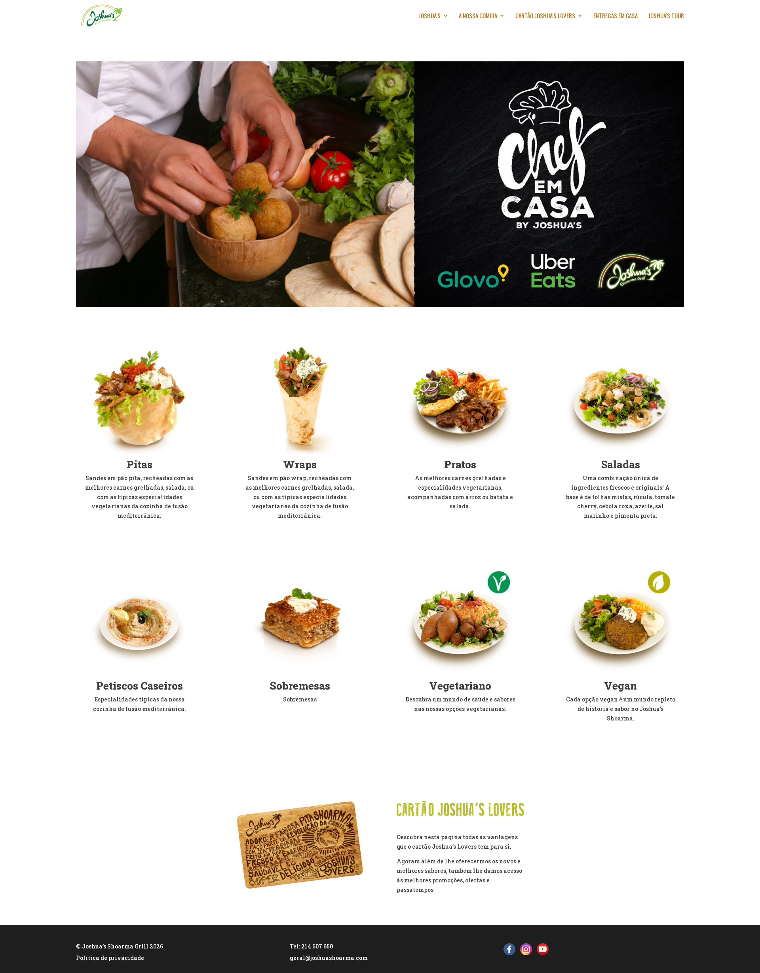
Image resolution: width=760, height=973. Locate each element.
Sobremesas (300, 685)
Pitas (139, 464)
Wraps (300, 464)
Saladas (620, 464)
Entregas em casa (615, 16)
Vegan (620, 685)
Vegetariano (460, 685)
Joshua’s (429, 16)
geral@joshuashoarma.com (329, 958)
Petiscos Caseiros (139, 685)
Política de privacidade (110, 958)
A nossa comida (478, 16)
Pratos (460, 464)
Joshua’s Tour (666, 16)
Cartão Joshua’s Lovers (545, 16)
